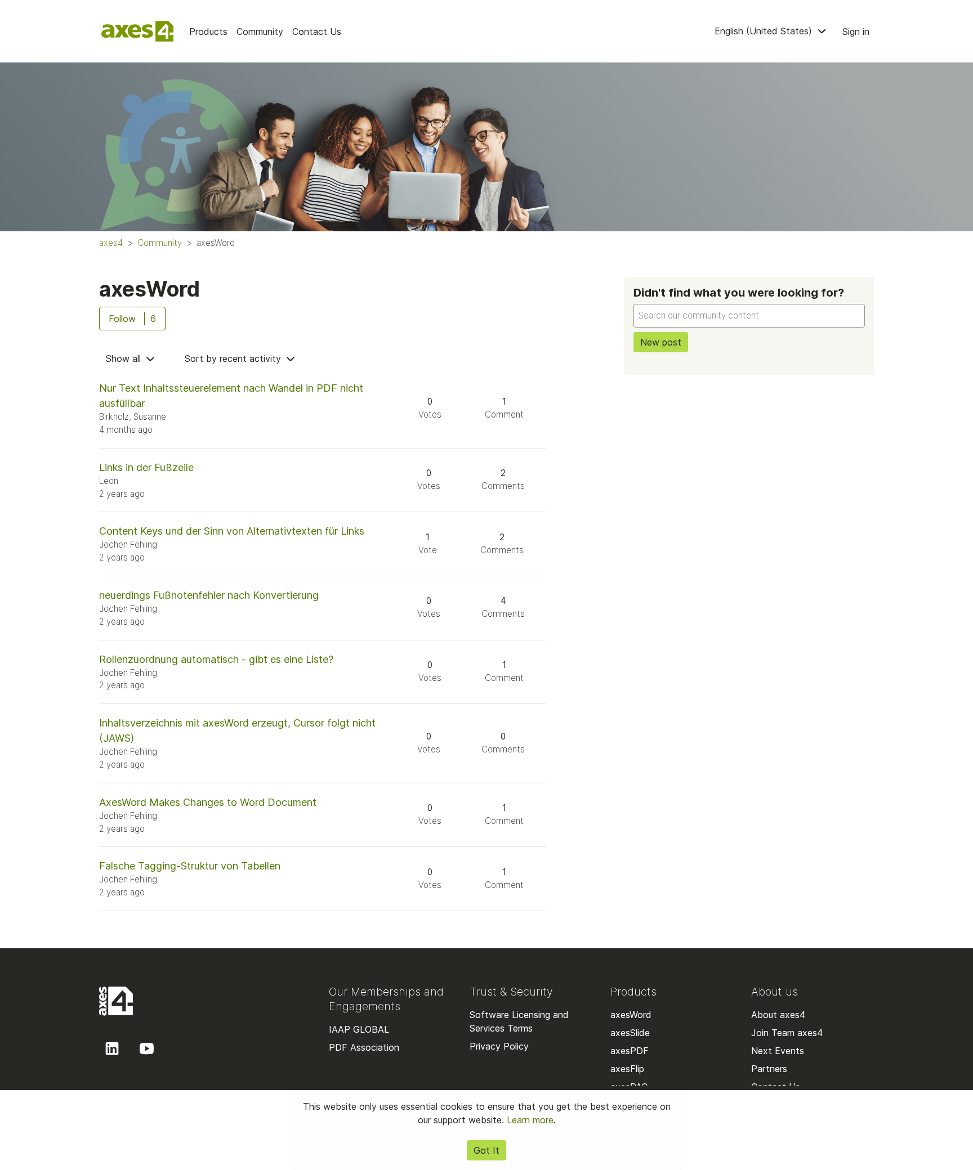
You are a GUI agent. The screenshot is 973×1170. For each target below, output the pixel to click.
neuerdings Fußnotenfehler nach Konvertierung (209, 595)
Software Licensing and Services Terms (519, 1021)
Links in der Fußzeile (146, 467)
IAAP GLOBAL (359, 1029)
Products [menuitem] (208, 31)
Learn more (530, 1120)
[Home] (137, 31)
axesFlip (627, 1068)
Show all (125, 358)
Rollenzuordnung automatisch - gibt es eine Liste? (216, 659)
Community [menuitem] (259, 31)
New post (660, 342)
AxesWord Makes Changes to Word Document (207, 802)
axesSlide (630, 1032)
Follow (122, 318)
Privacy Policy (499, 1046)
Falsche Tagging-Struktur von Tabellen (189, 866)
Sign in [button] (855, 31)
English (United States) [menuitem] (765, 31)
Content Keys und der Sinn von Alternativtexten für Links (231, 531)
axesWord (630, 1014)
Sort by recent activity (234, 358)
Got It (486, 1150)
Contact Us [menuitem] (316, 31)
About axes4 (778, 1014)
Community (159, 242)
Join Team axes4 (787, 1032)
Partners (769, 1068)
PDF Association (364, 1047)
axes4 (111, 242)
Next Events (777, 1050)
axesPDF (629, 1050)
